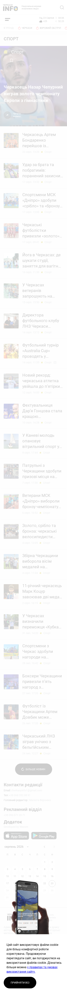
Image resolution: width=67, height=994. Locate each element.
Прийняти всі (20, 982)
